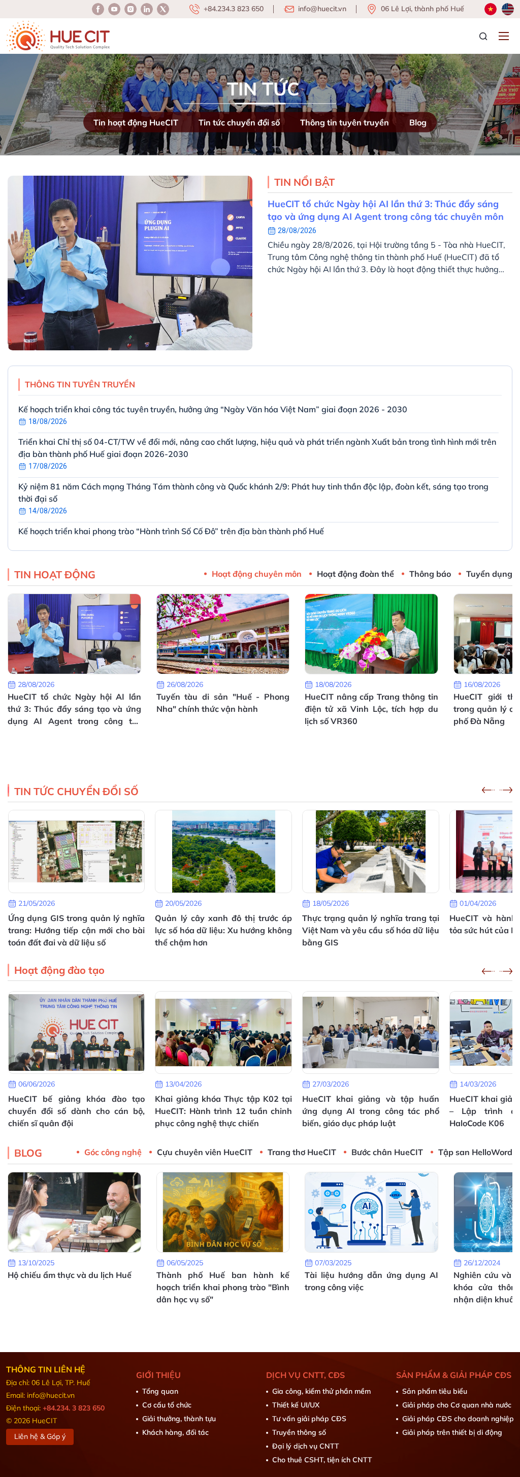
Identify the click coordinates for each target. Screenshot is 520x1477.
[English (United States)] (508, 9)
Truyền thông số (299, 1432)
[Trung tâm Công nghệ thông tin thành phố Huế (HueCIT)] (58, 36)
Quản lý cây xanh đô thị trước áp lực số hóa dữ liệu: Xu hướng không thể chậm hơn (76, 930)
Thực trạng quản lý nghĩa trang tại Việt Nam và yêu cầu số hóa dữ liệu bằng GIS (223, 930)
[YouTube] (114, 9)
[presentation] (488, 790)
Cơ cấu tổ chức (166, 1404)
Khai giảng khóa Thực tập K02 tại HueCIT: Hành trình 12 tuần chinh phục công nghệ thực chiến (76, 1111)
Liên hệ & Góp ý (40, 1436)
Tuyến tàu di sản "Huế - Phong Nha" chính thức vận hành (223, 703)
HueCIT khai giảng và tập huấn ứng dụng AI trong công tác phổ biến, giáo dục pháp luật (223, 1111)
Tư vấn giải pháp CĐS (309, 1418)
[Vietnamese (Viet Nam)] (490, 9)
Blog (418, 122)
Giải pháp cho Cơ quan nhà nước (456, 1404)
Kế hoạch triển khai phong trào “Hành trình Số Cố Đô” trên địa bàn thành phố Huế (171, 531)
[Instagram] (147, 9)
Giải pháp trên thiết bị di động (452, 1432)
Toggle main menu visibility (505, 35)
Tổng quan (160, 1391)
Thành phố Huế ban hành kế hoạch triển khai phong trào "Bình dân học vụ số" (223, 1287)
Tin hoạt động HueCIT (135, 122)
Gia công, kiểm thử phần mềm (321, 1391)
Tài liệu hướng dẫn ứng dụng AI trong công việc (371, 1281)
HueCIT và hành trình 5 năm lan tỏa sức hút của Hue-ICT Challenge (370, 924)
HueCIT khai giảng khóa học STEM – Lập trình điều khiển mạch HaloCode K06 (370, 1111)
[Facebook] (98, 9)
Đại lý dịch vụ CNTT (305, 1446)
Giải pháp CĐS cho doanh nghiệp (458, 1418)
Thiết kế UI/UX (295, 1404)
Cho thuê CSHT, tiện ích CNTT (322, 1459)
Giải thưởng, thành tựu (179, 1418)
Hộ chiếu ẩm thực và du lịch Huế (70, 1275)
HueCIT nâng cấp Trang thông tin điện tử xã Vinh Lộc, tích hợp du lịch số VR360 (371, 709)
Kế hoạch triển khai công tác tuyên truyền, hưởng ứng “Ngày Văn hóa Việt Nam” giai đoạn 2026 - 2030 (212, 409)
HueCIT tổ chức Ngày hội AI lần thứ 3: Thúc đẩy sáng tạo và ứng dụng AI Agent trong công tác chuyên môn (386, 210)
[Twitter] (163, 9)
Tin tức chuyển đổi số (239, 122)
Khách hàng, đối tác (175, 1432)
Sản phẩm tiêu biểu (434, 1391)
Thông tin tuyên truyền (344, 122)
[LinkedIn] (130, 9)
